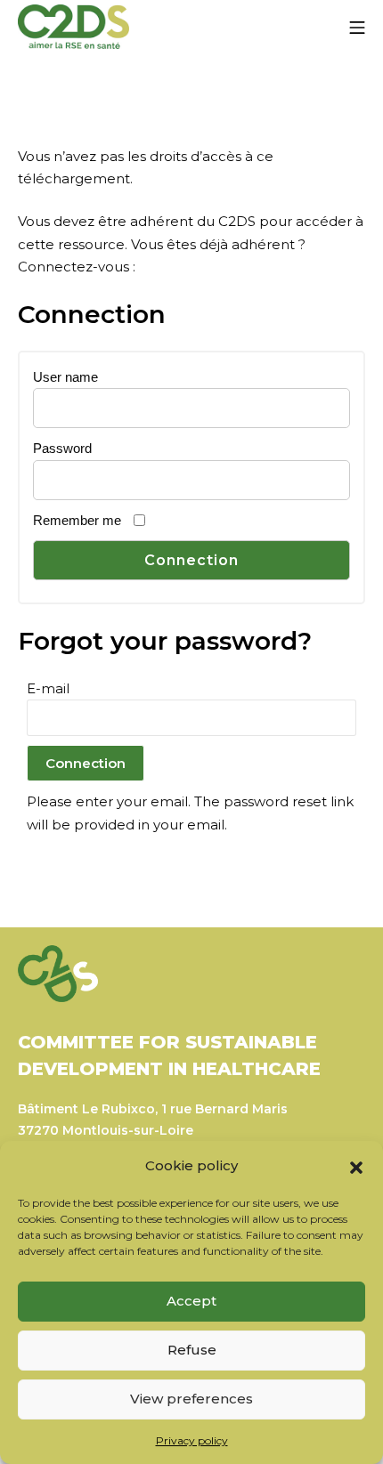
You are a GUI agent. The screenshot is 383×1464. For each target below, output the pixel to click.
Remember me (77, 520)
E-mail (48, 688)
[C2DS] (73, 27)
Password (62, 448)
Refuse (191, 1349)
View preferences (191, 1398)
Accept (191, 1300)
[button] (356, 1166)
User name (65, 376)
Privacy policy (192, 1440)
